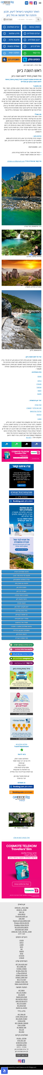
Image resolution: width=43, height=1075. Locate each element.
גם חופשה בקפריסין (22, 615)
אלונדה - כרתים (21, 1047)
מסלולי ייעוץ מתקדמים (21, 619)
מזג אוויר (22, 1014)
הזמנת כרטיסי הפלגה (21, 595)
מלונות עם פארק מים (21, 583)
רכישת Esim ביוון (21, 634)
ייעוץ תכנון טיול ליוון (21, 964)
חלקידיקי (21, 956)
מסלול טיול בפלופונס (21, 622)
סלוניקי (21, 940)
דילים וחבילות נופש (21, 1001)
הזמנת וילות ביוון (21, 587)
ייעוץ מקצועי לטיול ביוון (21, 607)
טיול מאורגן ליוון (21, 966)
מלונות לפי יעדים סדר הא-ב (21, 576)
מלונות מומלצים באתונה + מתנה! (21, 626)
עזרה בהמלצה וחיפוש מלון (21, 580)
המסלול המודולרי (21, 969)
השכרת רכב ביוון (21, 591)
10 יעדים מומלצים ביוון (21, 1049)
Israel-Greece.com (21, 1067)
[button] (4, 1070)
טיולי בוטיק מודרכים (21, 611)
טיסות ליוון (22, 990)
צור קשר (21, 912)
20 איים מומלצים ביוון (21, 1051)
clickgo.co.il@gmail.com (16, 161)
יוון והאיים (24, 973)
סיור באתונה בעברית (21, 638)
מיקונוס (21, 951)
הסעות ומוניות (21, 603)
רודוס (21, 947)
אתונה (21, 945)
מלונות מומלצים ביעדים (21, 572)
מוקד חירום (21, 934)
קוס (22, 949)
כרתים (21, 942)
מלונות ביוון (21, 995)
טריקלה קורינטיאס (35, 411)
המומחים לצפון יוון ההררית (21, 630)
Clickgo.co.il (32, 1067)
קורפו (21, 953)
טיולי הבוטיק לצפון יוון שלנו (21, 838)
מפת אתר (21, 919)
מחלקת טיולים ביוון (21, 744)
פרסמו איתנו (21, 914)
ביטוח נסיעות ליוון (21, 599)
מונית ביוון (24, 997)
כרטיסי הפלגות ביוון (21, 999)
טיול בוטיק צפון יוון (21, 971)
